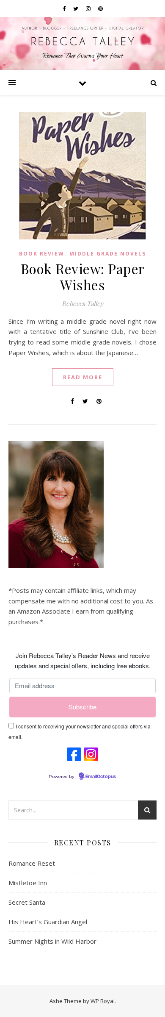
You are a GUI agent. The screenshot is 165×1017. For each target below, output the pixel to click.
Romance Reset (31, 863)
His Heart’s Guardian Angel (47, 921)
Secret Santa (26, 902)
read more (82, 377)
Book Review (41, 253)
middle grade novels (107, 253)
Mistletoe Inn (27, 882)
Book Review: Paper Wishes (83, 276)
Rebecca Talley (83, 303)
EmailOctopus (100, 777)
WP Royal (103, 1001)
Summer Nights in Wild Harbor (52, 941)
